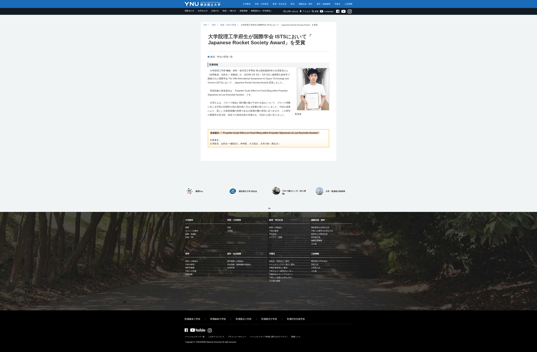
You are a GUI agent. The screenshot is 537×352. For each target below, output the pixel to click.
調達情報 (244, 11)
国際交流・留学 (305, 4)
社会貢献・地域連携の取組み (239, 264)
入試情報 (348, 4)
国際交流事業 (316, 241)
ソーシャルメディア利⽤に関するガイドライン (269, 337)
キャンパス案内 (191, 231)
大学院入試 (315, 268)
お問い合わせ (292, 11)
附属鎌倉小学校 (192, 319)
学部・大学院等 (261, 4)
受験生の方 (189, 11)
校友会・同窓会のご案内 (279, 261)
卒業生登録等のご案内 (278, 268)
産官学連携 (189, 268)
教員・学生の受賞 (228, 25)
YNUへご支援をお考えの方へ (281, 277)
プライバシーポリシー (237, 337)
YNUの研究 (190, 264)
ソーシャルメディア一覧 (195, 337)
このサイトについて (216, 337)
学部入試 (314, 264)
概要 (187, 227)
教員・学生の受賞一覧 (221, 57)
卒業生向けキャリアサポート (281, 274)
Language (328, 11)
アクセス (306, 11)
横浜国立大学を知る (319, 261)
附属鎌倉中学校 (218, 319)
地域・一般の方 (229, 11)
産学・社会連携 (234, 254)
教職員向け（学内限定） (262, 11)
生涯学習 (231, 268)
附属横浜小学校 (243, 319)
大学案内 (247, 4)
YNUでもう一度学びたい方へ (281, 271)
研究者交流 (315, 237)
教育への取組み (275, 227)
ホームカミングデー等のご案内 (282, 264)
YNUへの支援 (190, 271)
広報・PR (189, 237)
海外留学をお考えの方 (320, 227)
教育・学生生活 (279, 4)
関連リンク (295, 337)
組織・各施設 (190, 234)
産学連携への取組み (235, 261)
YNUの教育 (273, 231)
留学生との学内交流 (319, 234)
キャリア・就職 (275, 237)
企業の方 (215, 11)
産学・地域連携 (323, 4)
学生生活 (272, 234)
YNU (205, 25)
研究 (293, 4)
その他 (314, 244)
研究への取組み (191, 261)
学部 (229, 227)
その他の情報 (274, 281)
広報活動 (189, 274)
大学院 (230, 231)
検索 (317, 11)
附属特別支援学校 (296, 319)
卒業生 (337, 4)
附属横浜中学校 (269, 319)
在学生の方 (203, 11)
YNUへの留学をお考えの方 (322, 231)
